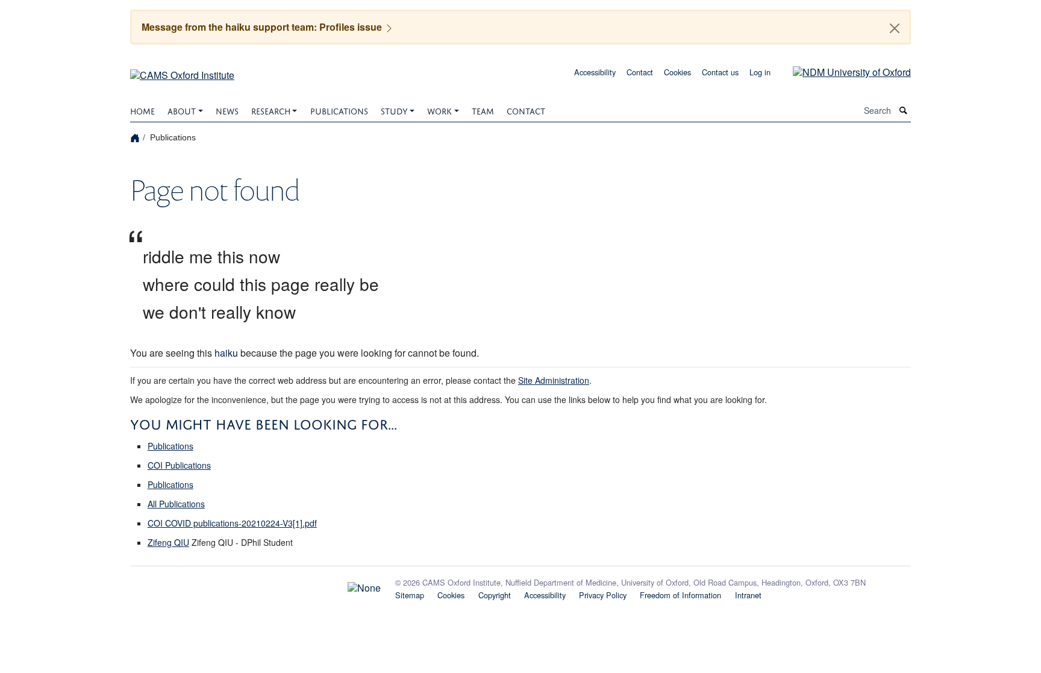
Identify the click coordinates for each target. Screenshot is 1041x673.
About (181, 110)
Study (394, 110)
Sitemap (409, 595)
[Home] (136, 137)
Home (142, 110)
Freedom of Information (680, 595)
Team (483, 110)
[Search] (903, 110)
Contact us (720, 72)
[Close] (894, 28)
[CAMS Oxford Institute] (182, 71)
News (227, 110)
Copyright (494, 595)
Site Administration (553, 380)
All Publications (176, 504)
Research (270, 110)
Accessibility (595, 72)
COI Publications (179, 465)
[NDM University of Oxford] (843, 71)
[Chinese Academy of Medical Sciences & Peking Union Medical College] (255, 585)
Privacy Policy (603, 595)
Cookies (677, 72)
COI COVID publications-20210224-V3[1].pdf (232, 523)
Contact (640, 72)
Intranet (748, 595)
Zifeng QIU (168, 542)
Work (439, 110)
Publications (339, 110)
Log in (760, 72)
